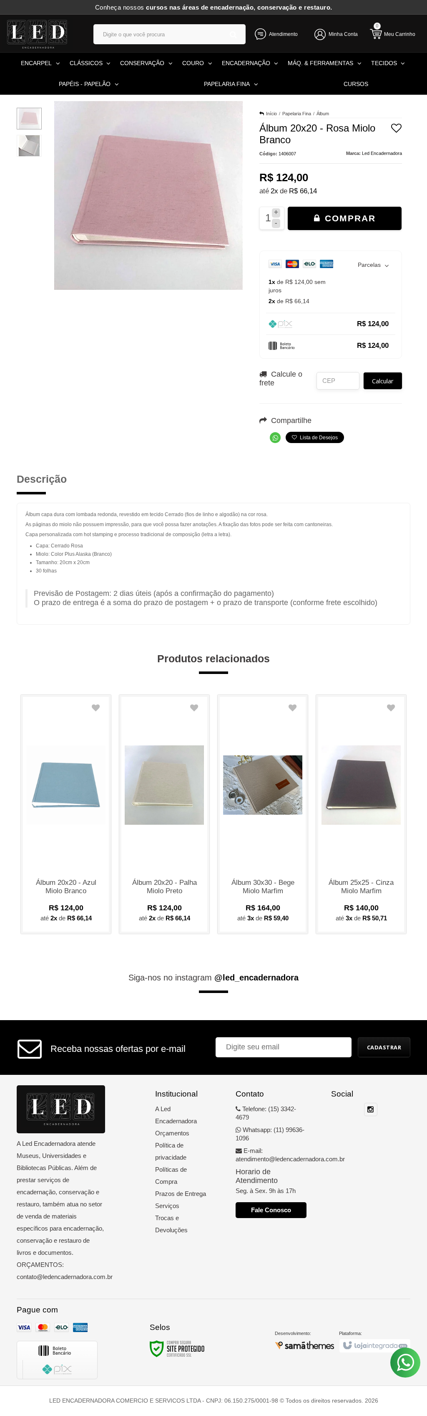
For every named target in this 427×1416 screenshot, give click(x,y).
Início (271, 113)
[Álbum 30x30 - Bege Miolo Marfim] (263, 814)
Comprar (349, 218)
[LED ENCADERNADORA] (39, 33)
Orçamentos (172, 1133)
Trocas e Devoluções (171, 1224)
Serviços (167, 1205)
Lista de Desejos (318, 438)
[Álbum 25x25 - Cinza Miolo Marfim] (361, 814)
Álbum (322, 113)
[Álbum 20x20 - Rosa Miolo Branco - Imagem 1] (29, 118)
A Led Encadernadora (176, 1115)
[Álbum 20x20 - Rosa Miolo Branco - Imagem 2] (29, 146)
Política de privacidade (170, 1151)
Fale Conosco (271, 1209)
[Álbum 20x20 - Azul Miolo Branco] (66, 814)
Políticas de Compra (171, 1175)
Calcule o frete (280, 378)
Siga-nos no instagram (213, 977)
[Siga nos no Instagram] (370, 1109)
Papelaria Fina (296, 113)
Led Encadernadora (382, 153)
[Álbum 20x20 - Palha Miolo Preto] (164, 814)
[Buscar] (233, 34)
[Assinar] (384, 1047)
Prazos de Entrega (180, 1193)
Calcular (383, 381)
